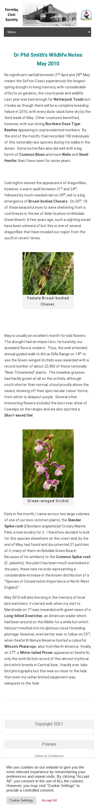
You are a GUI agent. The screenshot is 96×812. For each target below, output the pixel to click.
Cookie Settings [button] (21, 800)
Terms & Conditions (49, 756)
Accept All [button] (49, 800)
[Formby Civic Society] (48, 25)
